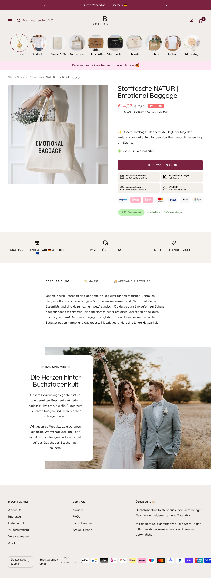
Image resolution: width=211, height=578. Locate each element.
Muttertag (191, 54)
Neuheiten (77, 54)
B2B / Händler (82, 523)
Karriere (78, 510)
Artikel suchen (82, 530)
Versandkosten (18, 536)
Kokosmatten (96, 54)
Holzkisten (134, 54)
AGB (11, 543)
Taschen (153, 54)
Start (11, 77)
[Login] (191, 20)
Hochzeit (172, 54)
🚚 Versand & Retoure (132, 281)
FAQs (76, 517)
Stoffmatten (115, 54)
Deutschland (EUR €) (18, 562)
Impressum (15, 517)
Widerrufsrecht (18, 530)
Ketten (19, 54)
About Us (14, 510)
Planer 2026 (58, 54)
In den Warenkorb (160, 165)
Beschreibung (57, 281)
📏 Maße (91, 281)
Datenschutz (17, 523)
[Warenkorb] (200, 21)
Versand (152, 112)
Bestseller (38, 54)
